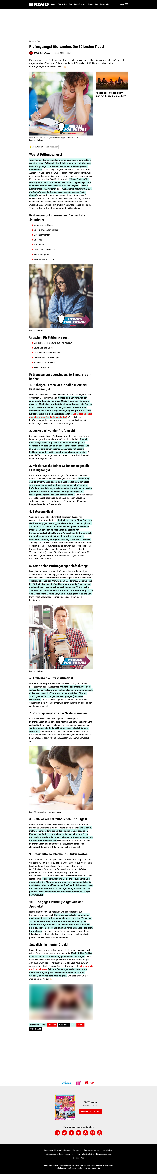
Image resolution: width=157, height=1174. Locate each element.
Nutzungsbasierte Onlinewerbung (57, 1154)
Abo (82, 1158)
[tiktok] (64, 1133)
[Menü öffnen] (126, 4)
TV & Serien (62, 4)
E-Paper (76, 1158)
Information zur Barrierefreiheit (83, 1154)
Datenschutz (77, 1150)
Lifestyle (52, 1025)
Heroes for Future (35, 41)
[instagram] (57, 1133)
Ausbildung (64, 1025)
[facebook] (71, 1133)
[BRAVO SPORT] (90, 1083)
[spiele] (92, 1133)
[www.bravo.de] (39, 4)
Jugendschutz (107, 1150)
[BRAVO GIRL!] (78, 1083)
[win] (99, 1133)
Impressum (48, 1150)
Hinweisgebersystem (104, 1154)
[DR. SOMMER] (66, 1083)
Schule (80, 1025)
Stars (53, 4)
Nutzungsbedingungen (62, 1150)
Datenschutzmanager (92, 1150)
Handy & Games (80, 4)
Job (73, 1025)
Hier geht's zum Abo (90, 1111)
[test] (85, 1133)
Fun (70, 4)
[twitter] (78, 1133)
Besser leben (105, 4)
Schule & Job (93, 4)
